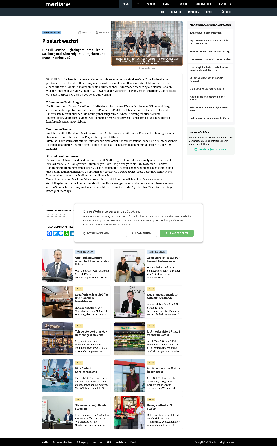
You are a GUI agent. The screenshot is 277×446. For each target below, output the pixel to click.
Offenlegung (82, 442)
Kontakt (133, 442)
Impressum (97, 442)
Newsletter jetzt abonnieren (210, 149)
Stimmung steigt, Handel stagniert (91, 407)
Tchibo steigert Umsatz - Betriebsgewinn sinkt (91, 333)
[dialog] (138, 222)
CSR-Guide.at (194, 12)
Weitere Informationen (118, 224)
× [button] (197, 207)
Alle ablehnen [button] (141, 233)
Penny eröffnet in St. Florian (160, 407)
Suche (226, 12)
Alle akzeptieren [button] (177, 233)
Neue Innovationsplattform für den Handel (162, 296)
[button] (96, 233)
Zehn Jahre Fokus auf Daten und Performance (163, 259)
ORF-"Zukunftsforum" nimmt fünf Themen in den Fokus (92, 261)
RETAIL (79, 289)
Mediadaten (176, 12)
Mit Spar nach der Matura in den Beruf (163, 370)
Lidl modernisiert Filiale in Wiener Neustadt (164, 333)
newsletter (199, 132)
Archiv (45, 442)
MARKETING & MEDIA (52, 32)
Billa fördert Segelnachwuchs (86, 370)
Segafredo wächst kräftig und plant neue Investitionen (91, 298)
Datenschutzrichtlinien (62, 442)
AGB (109, 442)
